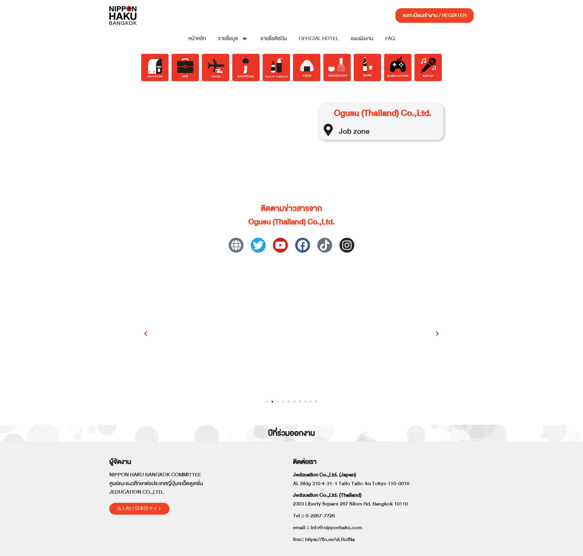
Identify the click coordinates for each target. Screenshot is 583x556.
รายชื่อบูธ (228, 38)
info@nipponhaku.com (336, 527)
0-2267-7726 (320, 515)
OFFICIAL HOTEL (319, 38)
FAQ (390, 38)
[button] (146, 333)
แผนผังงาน (362, 38)
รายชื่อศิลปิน (274, 38)
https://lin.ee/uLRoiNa (330, 539)
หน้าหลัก (197, 38)
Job (345, 131)
